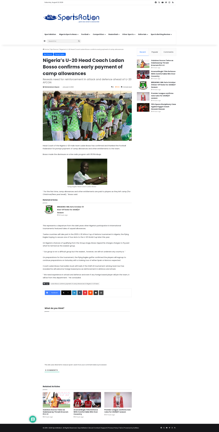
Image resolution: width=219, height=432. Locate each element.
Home (46, 49)
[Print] (101, 292)
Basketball (113, 34)
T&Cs (121, 428)
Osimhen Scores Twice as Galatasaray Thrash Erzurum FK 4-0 (55, 412)
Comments (168, 52)
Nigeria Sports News (68, 34)
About (91, 428)
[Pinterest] (85, 292)
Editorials (142, 34)
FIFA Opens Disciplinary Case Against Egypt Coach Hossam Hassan (163, 106)
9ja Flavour (54, 49)
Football (84, 34)
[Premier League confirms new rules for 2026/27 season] (118, 399)
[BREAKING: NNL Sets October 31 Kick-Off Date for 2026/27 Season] (49, 209)
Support (104, 428)
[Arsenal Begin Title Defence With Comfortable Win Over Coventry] (87, 399)
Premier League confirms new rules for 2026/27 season (117, 411)
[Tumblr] (79, 292)
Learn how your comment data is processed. (90, 365)
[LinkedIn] (74, 292)
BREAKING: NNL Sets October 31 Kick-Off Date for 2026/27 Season (70, 210)
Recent (143, 52)
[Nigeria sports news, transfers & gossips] (71, 18)
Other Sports (128, 34)
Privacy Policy (113, 428)
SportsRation (50, 34)
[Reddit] (90, 292)
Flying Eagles (59, 54)
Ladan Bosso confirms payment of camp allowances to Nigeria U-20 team (75, 284)
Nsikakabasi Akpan (51, 87)
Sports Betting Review (160, 34)
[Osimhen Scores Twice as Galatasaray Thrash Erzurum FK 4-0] (56, 399)
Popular (155, 52)
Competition (98, 34)
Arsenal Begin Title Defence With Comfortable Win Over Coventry (86, 412)
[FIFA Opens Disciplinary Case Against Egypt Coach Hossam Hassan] (143, 107)
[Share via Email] (96, 292)
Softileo (136, 428)
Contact (97, 428)
